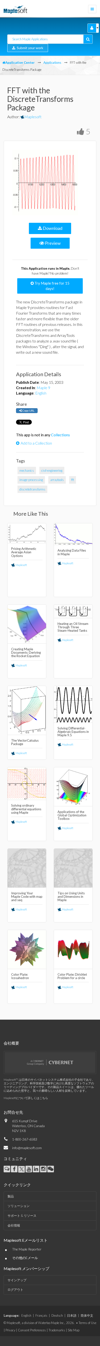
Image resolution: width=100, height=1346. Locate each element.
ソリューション (19, 1206)
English (40, 393)
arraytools (57, 480)
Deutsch (57, 1315)
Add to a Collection (36, 443)
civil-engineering (51, 470)
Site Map (73, 1330)
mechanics (26, 470)
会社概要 (11, 1043)
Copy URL (28, 410)
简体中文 (87, 1315)
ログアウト (15, 1290)
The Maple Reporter (27, 1249)
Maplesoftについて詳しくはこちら (26, 1098)
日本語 (71, 1315)
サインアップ (17, 1280)
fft (72, 480)
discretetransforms (32, 489)
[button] (91, 28)
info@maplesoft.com (27, 1148)
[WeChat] (50, 1169)
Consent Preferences (32, 1330)
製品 (11, 1196)
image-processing (31, 480)
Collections (60, 434)
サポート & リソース (22, 1216)
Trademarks (57, 1330)
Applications (52, 62)
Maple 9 (43, 387)
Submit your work (29, 48)
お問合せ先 (13, 1112)
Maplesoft (33, 116)
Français (41, 1315)
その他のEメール (25, 1258)
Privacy (10, 1330)
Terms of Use (87, 1323)
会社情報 (14, 1225)
